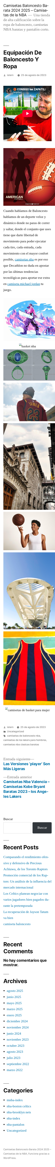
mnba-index (15, 1100)
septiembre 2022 (18, 1064)
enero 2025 (14, 1015)
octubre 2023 (15, 1046)
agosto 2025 (15, 991)
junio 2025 (14, 997)
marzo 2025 (15, 1009)
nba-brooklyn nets (19, 1112)
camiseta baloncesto (17, 924)
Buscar (8, 819)
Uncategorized (15, 731)
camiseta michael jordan (23, 284)
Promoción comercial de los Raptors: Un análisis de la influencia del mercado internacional (27, 881)
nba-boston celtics (19, 1106)
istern (10, 75)
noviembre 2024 (18, 1027)
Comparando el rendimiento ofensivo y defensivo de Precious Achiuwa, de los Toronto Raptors (26, 863)
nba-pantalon (15, 1124)
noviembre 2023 (18, 1039)
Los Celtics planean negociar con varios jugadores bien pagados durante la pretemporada (26, 899)
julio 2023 (13, 1058)
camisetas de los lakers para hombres (24, 740)
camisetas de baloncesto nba (23, 735)
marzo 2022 (15, 1070)
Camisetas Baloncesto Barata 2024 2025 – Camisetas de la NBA (25, 10)
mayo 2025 (14, 1003)
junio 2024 (14, 1033)
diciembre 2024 (17, 1021)
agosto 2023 (15, 1052)
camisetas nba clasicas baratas (21, 744)
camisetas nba (24, 259)
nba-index (13, 1118)
